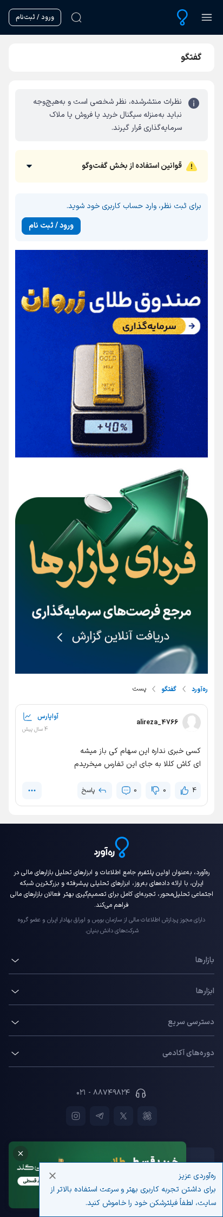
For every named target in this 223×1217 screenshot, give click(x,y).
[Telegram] (99, 1116)
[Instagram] (76, 1116)
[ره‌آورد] (182, 17)
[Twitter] (123, 1116)
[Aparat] (147, 1116)
